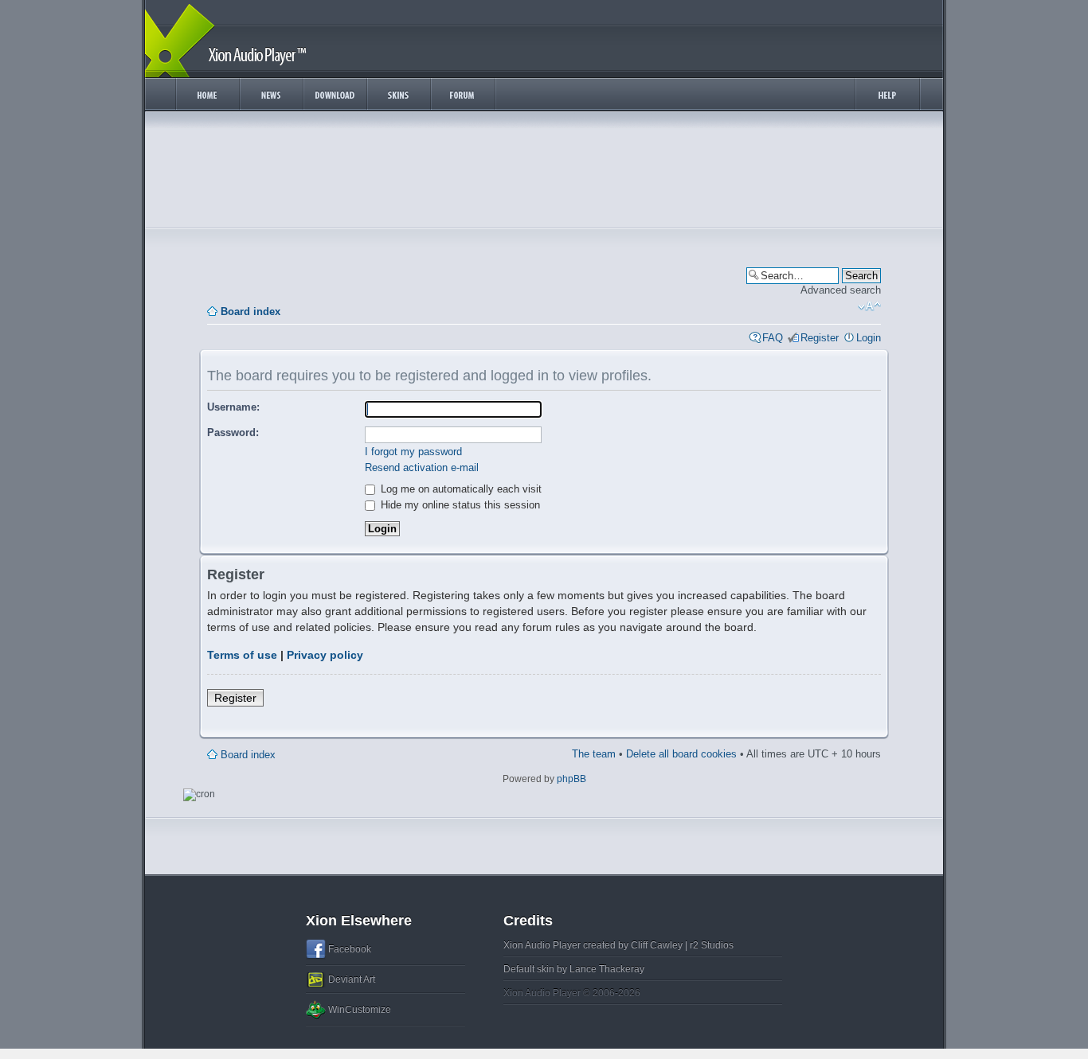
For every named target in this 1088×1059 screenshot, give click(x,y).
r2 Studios (712, 945)
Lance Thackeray (606, 969)
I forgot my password (413, 451)
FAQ (772, 338)
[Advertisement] (544, 173)
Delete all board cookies (681, 754)
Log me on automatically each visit (460, 489)
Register (819, 338)
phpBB (571, 779)
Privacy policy (325, 654)
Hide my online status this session (459, 505)
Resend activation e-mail (422, 467)
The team (594, 754)
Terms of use (242, 654)
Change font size (869, 306)
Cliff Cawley (657, 945)
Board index (250, 311)
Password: (233, 432)
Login (868, 338)
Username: (233, 407)
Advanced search (840, 290)
